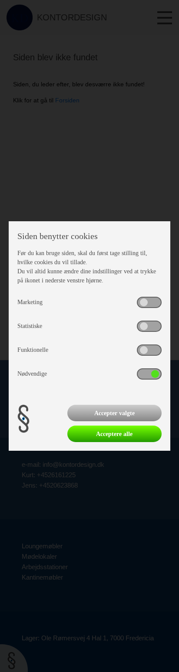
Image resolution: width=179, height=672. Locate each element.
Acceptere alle (114, 434)
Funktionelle (32, 350)
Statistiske (29, 326)
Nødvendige (32, 373)
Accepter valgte (114, 413)
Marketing (30, 302)
